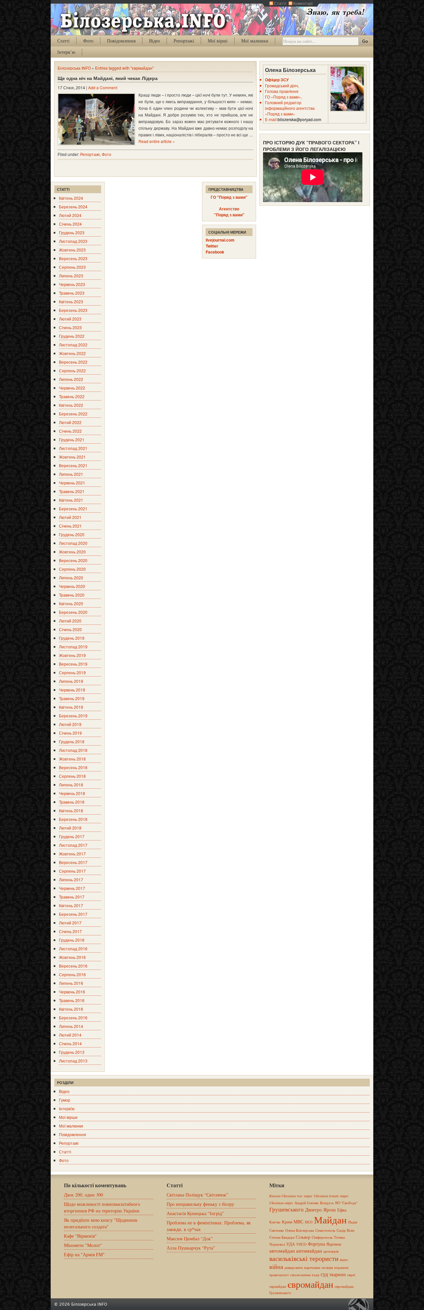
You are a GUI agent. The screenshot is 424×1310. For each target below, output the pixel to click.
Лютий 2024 (70, 215)
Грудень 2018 (71, 741)
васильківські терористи (304, 1258)
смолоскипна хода (304, 1275)
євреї (351, 1275)
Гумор (64, 1100)
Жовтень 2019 (72, 655)
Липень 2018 (71, 784)
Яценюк (333, 1244)
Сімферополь (322, 1237)
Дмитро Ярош (320, 1209)
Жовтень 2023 (72, 250)
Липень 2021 (71, 474)
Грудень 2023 (71, 232)
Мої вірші (218, 40)
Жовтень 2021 (72, 457)
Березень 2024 (73, 206)
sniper (308, 1196)
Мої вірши (68, 1117)
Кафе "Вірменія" (80, 1236)
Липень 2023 (71, 275)
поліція (327, 1267)
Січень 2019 (70, 733)
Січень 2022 (70, 431)
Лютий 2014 (70, 1035)
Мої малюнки (254, 40)
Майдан (330, 1219)
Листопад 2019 (73, 646)
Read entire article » (156, 141)
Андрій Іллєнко (306, 1203)
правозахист (279, 1275)
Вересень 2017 (73, 862)
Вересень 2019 (73, 664)
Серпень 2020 (72, 569)
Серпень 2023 (72, 267)
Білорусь (327, 1203)
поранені (341, 1267)
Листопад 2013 (73, 1060)
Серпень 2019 (72, 672)
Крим (287, 1222)
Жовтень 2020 (72, 551)
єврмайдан (277, 1286)
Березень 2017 (73, 914)
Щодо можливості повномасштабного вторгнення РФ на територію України (102, 1207)
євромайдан (310, 1284)
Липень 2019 (71, 681)
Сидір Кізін (345, 1230)
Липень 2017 (71, 879)
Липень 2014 (71, 1026)
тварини (337, 1274)
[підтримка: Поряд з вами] (360, 1304)
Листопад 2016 (73, 948)
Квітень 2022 (71, 405)
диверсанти (294, 1267)
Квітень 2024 (71, 198)
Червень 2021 (72, 482)
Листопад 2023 (73, 241)
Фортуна (316, 1244)
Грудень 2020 (71, 534)
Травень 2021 (71, 491)
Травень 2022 (71, 396)
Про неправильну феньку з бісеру (200, 1204)
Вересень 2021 (73, 465)
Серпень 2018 (72, 776)
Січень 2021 (70, 526)
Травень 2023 (71, 293)
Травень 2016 (71, 1000)
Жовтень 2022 (72, 353)
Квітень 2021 (71, 500)
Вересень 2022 (73, 362)
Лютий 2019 (70, 724)
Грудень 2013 (71, 1052)
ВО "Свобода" (346, 1203)
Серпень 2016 (72, 974)
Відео (154, 40)
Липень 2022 (71, 379)
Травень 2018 (71, 802)
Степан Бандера (281, 1237)
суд (324, 1274)
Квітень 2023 (71, 301)
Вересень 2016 (73, 966)
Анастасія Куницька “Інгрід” (195, 1213)
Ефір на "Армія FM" (84, 1254)
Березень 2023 (73, 310)
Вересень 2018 (73, 767)
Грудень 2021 (71, 439)
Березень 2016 (73, 1017)
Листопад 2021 (73, 448)
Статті (280, 3)
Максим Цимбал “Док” (190, 1238)
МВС (298, 1221)
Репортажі (184, 40)
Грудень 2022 (71, 336)
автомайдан (282, 1250)
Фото (88, 40)
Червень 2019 (72, 689)
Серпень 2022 (72, 370)
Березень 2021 (73, 508)
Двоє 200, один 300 (83, 1195)
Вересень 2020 (73, 560)
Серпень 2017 (72, 871)
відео (344, 1259)
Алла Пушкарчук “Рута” (191, 1248)
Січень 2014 (70, 1043)
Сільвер (303, 1237)
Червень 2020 (72, 586)
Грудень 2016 (71, 940)
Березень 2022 (73, 413)
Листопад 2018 (73, 750)
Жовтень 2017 (72, 853)
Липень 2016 (71, 983)
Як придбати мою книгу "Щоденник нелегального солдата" (100, 1223)
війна (276, 1267)
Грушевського (286, 1209)
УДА (290, 1244)
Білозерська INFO (74, 68)
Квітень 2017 (71, 905)
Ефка (341, 1210)
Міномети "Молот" (83, 1245)
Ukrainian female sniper (331, 1196)
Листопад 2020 (73, 543)
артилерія (331, 1251)
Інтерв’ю (66, 52)
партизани (312, 1267)
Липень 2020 (71, 577)
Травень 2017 (71, 897)
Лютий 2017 (70, 922)
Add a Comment (102, 87)
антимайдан (309, 1250)
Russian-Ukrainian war (285, 1196)
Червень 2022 (72, 388)
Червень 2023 (72, 284)
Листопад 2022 (73, 344)
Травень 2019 (71, 698)
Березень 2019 (73, 715)
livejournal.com (220, 240)
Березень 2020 (73, 612)
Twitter (212, 246)
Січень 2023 (70, 327)
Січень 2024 (70, 224)
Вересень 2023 (73, 258)
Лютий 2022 (70, 422)
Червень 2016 (72, 991)
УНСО (301, 1244)
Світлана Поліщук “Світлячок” (197, 1195)
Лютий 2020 (70, 620)
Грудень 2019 (71, 638)
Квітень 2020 (71, 603)
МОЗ (309, 1222)
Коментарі (303, 3)
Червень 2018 (72, 793)
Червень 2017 (72, 888)
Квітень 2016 (71, 1009)
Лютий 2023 (70, 319)
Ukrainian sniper (281, 1203)
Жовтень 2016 (72, 957)
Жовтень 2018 (72, 759)
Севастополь (325, 1230)
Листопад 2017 (73, 845)
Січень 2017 (70, 931)
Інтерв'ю (67, 1108)
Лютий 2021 (70, 517)
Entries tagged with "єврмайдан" (124, 68)
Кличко (275, 1222)
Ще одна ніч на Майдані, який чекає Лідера (108, 78)
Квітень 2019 (71, 707)
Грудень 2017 (71, 836)
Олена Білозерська (299, 1230)
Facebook (215, 252)
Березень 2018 (73, 819)
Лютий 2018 (70, 828)
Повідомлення (121, 40)
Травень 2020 (71, 595)
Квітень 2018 (71, 810)
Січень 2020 (70, 629)
